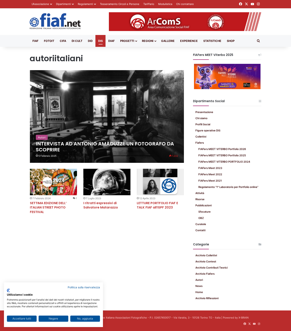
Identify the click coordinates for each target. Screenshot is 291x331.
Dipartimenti (63, 4)
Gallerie (168, 40)
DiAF (111, 40)
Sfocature (204, 211)
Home (199, 292)
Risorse (199, 199)
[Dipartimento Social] (55, 21)
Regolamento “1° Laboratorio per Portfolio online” (228, 187)
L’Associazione (40, 4)
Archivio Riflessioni (207, 298)
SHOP (231, 40)
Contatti (200, 230)
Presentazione (204, 112)
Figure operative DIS (207, 130)
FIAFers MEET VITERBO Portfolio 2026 (222, 149)
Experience (189, 40)
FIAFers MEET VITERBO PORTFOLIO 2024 (224, 161)
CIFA (63, 40)
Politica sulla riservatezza (84, 287)
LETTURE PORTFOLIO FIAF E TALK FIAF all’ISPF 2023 (157, 205)
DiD (90, 40)
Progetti (127, 40)
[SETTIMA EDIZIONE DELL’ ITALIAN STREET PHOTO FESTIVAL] (53, 182)
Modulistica (165, 4)
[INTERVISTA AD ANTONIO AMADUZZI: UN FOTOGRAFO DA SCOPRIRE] (107, 116)
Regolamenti (85, 4)
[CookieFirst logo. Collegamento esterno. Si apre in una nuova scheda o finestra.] (8, 290)
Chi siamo (201, 118)
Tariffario (148, 4)
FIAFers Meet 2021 (210, 180)
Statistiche (212, 40)
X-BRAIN (244, 317)
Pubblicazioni (203, 205)
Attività (199, 193)
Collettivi (200, 136)
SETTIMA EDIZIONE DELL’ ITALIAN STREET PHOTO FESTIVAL (48, 207)
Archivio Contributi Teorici (211, 267)
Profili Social (202, 124)
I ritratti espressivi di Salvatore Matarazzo (100, 205)
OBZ (201, 218)
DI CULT (77, 40)
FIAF (35, 40)
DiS (100, 40)
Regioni (147, 40)
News (199, 286)
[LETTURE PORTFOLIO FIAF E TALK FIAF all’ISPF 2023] (160, 182)
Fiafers (199, 142)
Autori (199, 279)
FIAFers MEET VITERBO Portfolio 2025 (222, 155)
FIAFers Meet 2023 (210, 168)
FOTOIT (49, 40)
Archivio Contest (205, 261)
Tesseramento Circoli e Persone (119, 4)
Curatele (200, 224)
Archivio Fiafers (205, 273)
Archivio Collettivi (206, 255)
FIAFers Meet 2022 (210, 174)
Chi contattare (185, 4)
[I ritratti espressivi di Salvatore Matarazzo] (106, 182)
